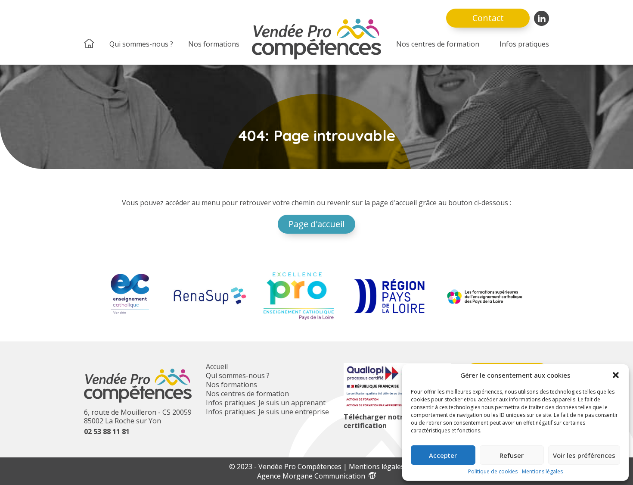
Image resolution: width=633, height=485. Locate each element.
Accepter (443, 455)
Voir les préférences (584, 455)
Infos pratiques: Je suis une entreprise (267, 411)
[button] (615, 375)
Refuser (512, 455)
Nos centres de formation (437, 44)
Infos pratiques (524, 44)
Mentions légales (542, 471)
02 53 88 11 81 (107, 431)
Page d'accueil (316, 224)
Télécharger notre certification (375, 421)
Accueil (217, 366)
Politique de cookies (493, 471)
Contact (488, 18)
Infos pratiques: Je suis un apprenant (266, 402)
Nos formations (213, 44)
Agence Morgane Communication (313, 476)
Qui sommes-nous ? (141, 44)
